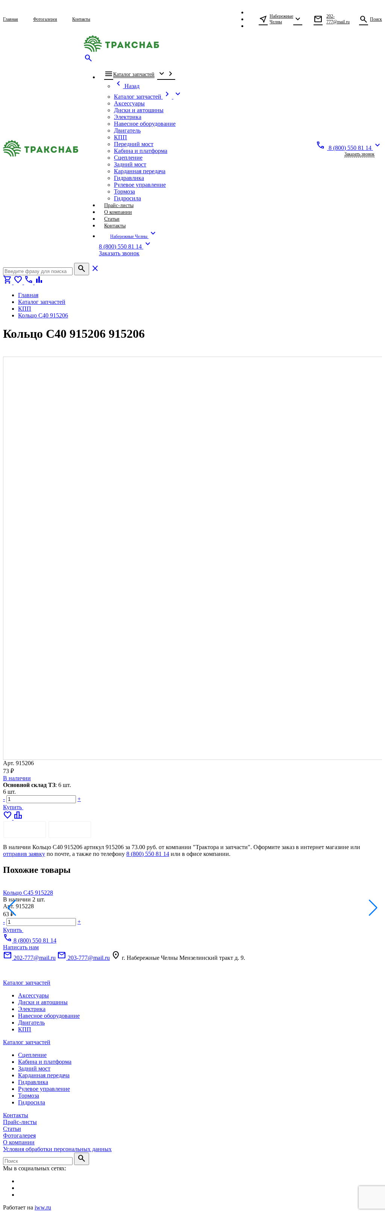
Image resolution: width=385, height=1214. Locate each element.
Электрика (31, 1009)
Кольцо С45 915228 (28, 892)
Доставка (70, 829)
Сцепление (32, 1055)
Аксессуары (33, 995)
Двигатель (31, 1022)
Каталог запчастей (26, 982)
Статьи (12, 1129)
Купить (13, 807)
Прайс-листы (20, 1122)
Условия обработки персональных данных (57, 1149)
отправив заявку (24, 854)
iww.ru (43, 1207)
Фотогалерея (19, 1135)
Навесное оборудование (49, 1016)
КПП (24, 1029)
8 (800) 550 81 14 (147, 854)
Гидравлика (33, 1082)
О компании (19, 1142)
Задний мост (34, 1068)
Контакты (15, 1115)
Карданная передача (44, 1075)
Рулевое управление (44, 1089)
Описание (24, 829)
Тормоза (28, 1095)
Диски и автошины (43, 1002)
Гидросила (31, 1102)
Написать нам (21, 947)
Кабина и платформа (44, 1061)
